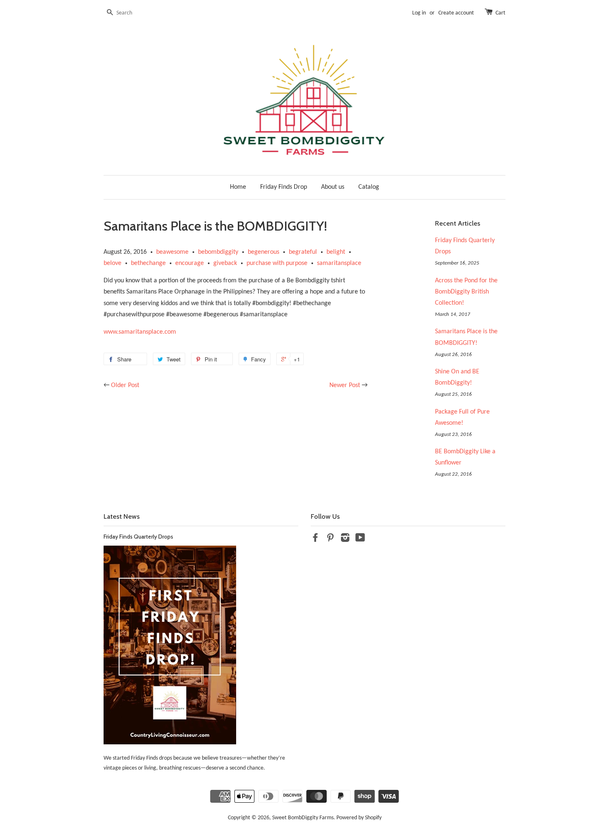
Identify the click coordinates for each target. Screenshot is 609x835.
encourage (189, 263)
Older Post (125, 385)
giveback (225, 263)
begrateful (303, 252)
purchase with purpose (277, 263)
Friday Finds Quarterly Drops (138, 536)
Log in (419, 13)
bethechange (148, 263)
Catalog (368, 187)
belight (335, 252)
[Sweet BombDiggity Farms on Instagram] (345, 539)
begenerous (263, 252)
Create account (456, 13)
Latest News (122, 516)
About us (332, 187)
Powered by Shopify (359, 818)
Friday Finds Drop (283, 187)
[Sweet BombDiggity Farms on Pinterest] (330, 539)
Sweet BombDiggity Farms (303, 818)
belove (112, 263)
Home (238, 187)
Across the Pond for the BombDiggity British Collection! (466, 291)
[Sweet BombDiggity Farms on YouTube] (360, 539)
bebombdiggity (218, 252)
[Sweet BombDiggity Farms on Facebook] (315, 539)
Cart (500, 13)
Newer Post (344, 385)
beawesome (172, 252)
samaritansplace (339, 263)
